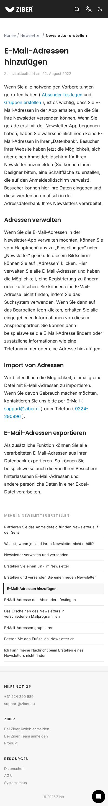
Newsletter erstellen (66, 35)
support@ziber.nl (22, 408)
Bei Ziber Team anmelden (26, 736)
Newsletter (30, 35)
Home (10, 35)
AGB (8, 775)
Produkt (10, 743)
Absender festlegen (62, 94)
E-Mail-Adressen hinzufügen (31, 588)
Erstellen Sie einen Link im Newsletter (36, 566)
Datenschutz (14, 768)
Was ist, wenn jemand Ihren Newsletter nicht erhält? (49, 543)
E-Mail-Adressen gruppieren (28, 627)
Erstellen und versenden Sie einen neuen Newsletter (50, 577)
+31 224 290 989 (19, 696)
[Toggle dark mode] (100, 9)
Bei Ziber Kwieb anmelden (26, 729)
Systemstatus (15, 782)
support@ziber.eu (19, 703)
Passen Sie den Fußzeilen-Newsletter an (39, 639)
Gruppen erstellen (22, 102)
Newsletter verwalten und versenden (36, 554)
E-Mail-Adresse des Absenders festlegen (40, 599)
